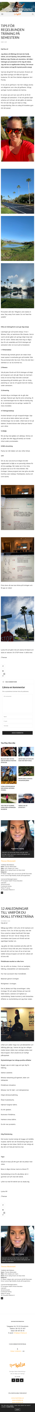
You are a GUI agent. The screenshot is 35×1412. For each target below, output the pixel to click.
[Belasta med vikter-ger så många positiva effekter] (9, 751)
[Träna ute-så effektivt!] (26, 798)
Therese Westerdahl (8, 861)
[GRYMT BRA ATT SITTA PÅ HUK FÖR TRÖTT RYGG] (26, 751)
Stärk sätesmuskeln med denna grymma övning (8, 788)
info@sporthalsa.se (20, 1333)
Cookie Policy (10, 1407)
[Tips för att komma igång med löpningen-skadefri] (9, 798)
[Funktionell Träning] (17, 7)
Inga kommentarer (11, 682)
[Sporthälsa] (17, 14)
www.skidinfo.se (17, 1402)
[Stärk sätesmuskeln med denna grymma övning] (9, 775)
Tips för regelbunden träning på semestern (12, 32)
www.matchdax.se (17, 1398)
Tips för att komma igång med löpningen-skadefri (8, 807)
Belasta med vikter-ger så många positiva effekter (8, 760)
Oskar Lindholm (15, 1351)
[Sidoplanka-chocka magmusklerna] (26, 771)
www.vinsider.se (17, 1400)
